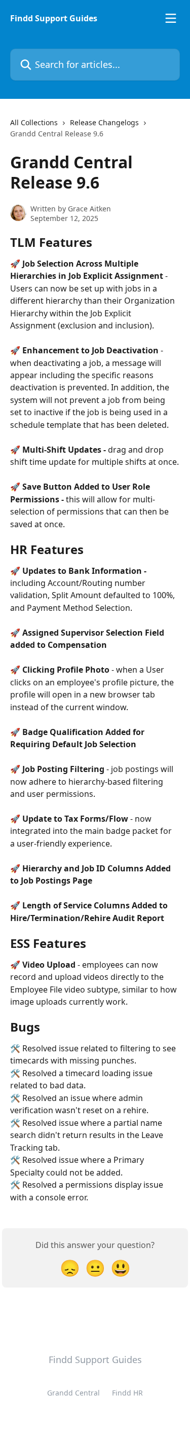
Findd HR (127, 1393)
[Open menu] (171, 18)
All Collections (34, 122)
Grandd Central (73, 1393)
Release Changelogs (104, 122)
